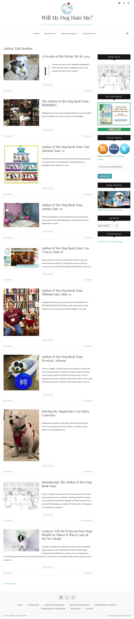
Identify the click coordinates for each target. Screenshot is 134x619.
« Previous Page (10, 583)
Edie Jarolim (8, 90)
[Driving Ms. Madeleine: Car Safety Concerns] (21, 435)
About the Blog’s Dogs (79, 605)
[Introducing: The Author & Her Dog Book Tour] (21, 495)
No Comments (87, 520)
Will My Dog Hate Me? (67, 17)
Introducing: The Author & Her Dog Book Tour (67, 484)
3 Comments (87, 90)
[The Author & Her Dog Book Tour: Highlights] (21, 112)
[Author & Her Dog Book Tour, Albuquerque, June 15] (21, 312)
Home (37, 34)
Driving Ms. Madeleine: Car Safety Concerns (65, 413)
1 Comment (87, 237)
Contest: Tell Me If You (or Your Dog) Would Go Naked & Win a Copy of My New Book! (67, 535)
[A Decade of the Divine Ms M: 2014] (21, 67)
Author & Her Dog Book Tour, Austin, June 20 (62, 207)
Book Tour (75, 609)
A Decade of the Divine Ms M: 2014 (66, 56)
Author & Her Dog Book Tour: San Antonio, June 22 (65, 149)
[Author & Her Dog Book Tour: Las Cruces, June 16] (21, 257)
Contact (89, 609)
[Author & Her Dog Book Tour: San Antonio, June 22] (21, 164)
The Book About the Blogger (53, 609)
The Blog (49, 34)
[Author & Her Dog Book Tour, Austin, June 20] (21, 215)
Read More (48, 85)
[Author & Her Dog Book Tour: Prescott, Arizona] (21, 372)
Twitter (101, 159)
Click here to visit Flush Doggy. (110, 241)
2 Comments (87, 136)
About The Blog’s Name (54, 605)
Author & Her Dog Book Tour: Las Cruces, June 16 (65, 250)
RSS (112, 156)
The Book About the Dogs (105, 605)
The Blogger (68, 34)
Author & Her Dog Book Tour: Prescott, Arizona (62, 358)
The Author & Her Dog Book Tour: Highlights (65, 103)
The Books (88, 34)
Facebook (118, 156)
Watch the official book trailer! (110, 210)
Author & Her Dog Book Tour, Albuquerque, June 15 (62, 292)
